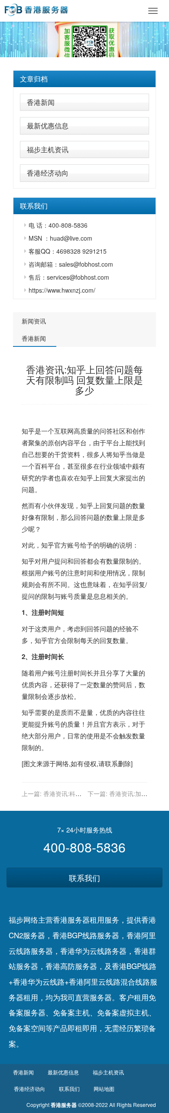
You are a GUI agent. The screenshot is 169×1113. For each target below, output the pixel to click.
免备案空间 (27, 1027)
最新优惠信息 (47, 126)
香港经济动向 (47, 173)
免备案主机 (71, 1012)
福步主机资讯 (47, 149)
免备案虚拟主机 (123, 1012)
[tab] (84, 79)
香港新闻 (41, 102)
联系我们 (84, 877)
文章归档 (34, 79)
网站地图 (104, 1088)
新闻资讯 (34, 321)
